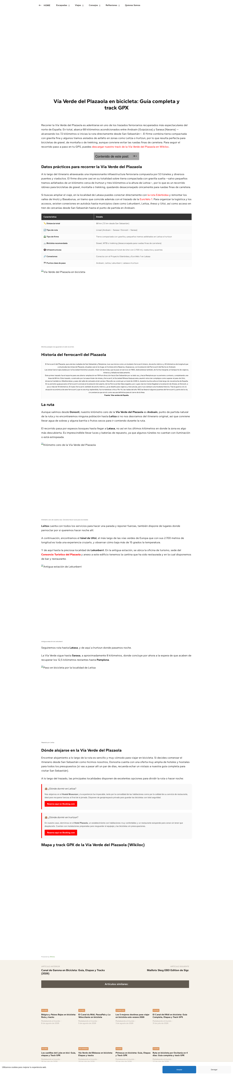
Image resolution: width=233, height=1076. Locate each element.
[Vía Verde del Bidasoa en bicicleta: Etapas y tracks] (96, 1036)
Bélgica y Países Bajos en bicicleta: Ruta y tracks (58, 1015)
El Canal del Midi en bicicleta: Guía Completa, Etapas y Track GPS (170, 1015)
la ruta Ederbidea (158, 194)
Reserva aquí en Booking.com (61, 803)
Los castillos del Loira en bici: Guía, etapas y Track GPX (58, 1054)
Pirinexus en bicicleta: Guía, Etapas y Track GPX (133, 1054)
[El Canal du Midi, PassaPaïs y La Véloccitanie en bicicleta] (96, 998)
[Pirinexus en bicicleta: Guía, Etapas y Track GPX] (134, 1036)
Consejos (120, 1010)
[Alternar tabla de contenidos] (133, 156)
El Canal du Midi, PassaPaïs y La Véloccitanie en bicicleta (94, 1015)
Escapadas (83, 1048)
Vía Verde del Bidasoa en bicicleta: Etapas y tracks (95, 1054)
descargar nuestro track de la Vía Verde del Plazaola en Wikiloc (130, 146)
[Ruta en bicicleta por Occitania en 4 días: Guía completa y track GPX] (171, 1036)
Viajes (44, 1010)
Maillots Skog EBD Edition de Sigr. (168, 970)
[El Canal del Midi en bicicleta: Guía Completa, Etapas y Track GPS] (171, 998)
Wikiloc (52, 957)
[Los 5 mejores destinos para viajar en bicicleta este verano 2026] (134, 998)
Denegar (214, 1069)
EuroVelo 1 (146, 199)
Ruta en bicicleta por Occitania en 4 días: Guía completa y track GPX (170, 1054)
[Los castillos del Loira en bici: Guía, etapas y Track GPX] (59, 1036)
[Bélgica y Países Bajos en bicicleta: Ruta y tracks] (59, 998)
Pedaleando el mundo (50, 1021)
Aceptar (179, 1069)
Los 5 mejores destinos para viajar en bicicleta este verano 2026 (132, 1015)
